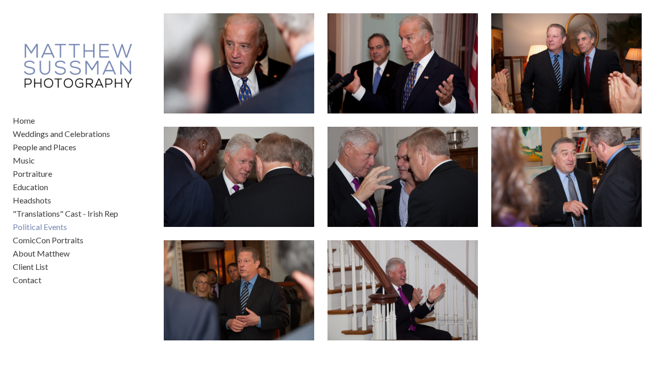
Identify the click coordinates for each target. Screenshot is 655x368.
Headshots (32, 200)
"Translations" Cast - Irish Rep (65, 213)
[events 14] (239, 177)
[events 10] (239, 290)
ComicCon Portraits (48, 240)
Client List (30, 266)
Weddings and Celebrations (61, 134)
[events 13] (403, 177)
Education (30, 187)
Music (24, 160)
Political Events (40, 227)
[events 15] (403, 290)
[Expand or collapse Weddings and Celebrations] (117, 134)
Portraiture (32, 173)
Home (24, 120)
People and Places (44, 147)
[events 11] (566, 63)
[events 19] (403, 63)
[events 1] (239, 63)
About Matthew (41, 253)
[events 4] (566, 177)
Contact (27, 280)
